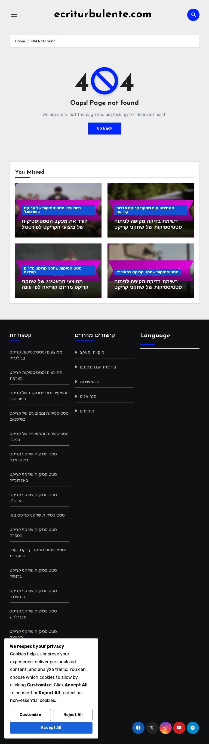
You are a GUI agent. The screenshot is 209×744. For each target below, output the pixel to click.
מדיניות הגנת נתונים (98, 367)
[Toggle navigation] (14, 14)
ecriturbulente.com (103, 14)
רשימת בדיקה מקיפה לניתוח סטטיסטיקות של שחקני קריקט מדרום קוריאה (148, 227)
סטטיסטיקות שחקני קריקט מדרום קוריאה (145, 210)
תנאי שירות (89, 381)
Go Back (104, 128)
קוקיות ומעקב (92, 352)
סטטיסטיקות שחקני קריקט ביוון (37, 515)
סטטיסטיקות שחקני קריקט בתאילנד (147, 272)
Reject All (72, 714)
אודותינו (87, 411)
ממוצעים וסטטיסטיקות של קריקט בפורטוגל (52, 210)
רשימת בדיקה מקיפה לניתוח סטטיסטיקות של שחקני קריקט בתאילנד (148, 288)
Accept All (51, 727)
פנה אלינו (88, 396)
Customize (30, 714)
